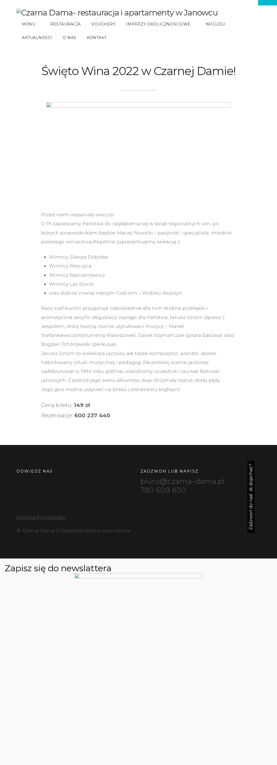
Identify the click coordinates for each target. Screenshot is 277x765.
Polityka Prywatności (41, 517)
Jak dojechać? (250, 479)
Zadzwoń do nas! (250, 512)
